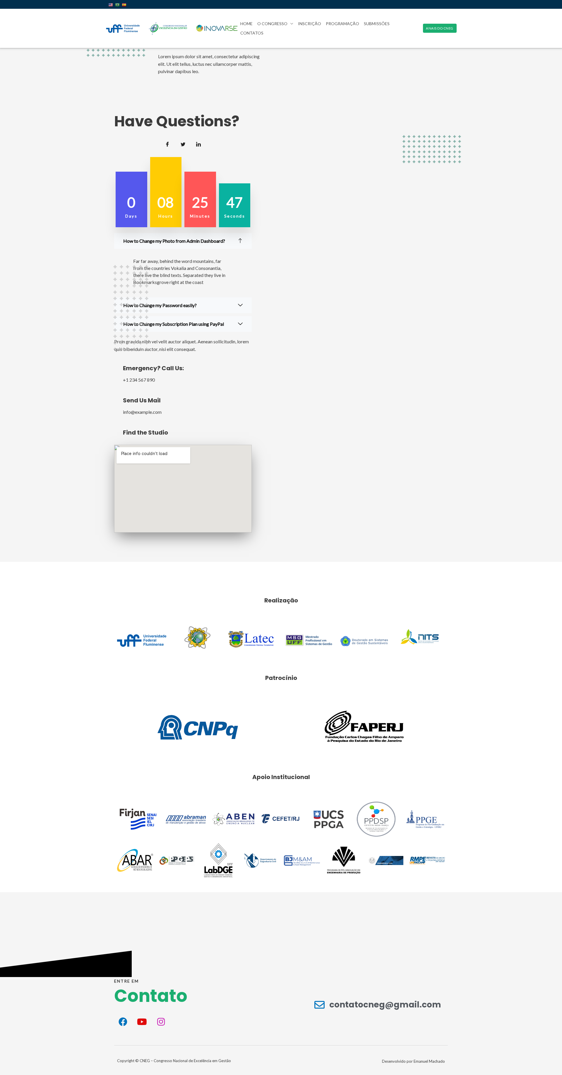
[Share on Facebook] (167, 144)
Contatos (251, 32)
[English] (111, 4)
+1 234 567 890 (139, 380)
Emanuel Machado (429, 1061)
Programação (342, 23)
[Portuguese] (118, 4)
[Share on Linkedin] (198, 144)
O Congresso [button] (272, 23)
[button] (440, 28)
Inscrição (309, 23)
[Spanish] (125, 4)
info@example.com (142, 412)
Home (246, 23)
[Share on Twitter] (183, 144)
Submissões (377, 23)
